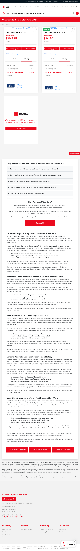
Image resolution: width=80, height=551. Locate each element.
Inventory (6, 525)
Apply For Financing (46, 529)
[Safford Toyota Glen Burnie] (7, 6)
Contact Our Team (63, 449)
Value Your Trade (30, 48)
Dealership (64, 525)
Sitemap (24, 547)
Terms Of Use (18, 547)
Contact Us (40, 223)
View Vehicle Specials (17, 449)
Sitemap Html (29, 547)
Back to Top (74, 153)
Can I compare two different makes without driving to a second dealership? (34, 169)
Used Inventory (7, 532)
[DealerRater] (16, 516)
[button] (34, 29)
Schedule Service (26, 529)
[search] (78, 7)
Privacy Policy (13, 547)
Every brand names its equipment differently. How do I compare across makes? (36, 175)
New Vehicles (6, 529)
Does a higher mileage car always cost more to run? (27, 193)
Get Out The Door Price (14, 48)
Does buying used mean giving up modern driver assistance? (30, 181)
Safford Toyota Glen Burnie (6, 547)
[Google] (21, 516)
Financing (44, 525)
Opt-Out (51, 547)
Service (24, 525)
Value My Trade (45, 532)
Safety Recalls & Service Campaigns (43, 547)
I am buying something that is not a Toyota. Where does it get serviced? (33, 187)
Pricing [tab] (26, 59)
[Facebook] (4, 516)
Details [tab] (15, 59)
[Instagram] (8, 516)
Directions (62, 532)
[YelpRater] (12, 516)
